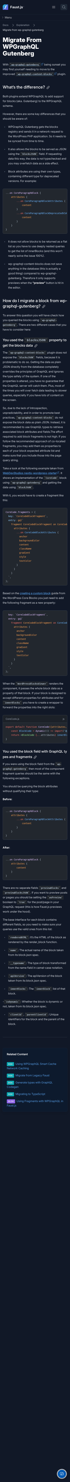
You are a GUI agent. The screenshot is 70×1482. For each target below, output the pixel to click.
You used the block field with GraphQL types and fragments (35, 754)
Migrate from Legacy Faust (28, 1075)
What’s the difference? (24, 87)
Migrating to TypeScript (26, 1094)
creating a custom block (35, 593)
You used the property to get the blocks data (35, 342)
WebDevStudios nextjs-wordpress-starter (30, 473)
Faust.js (17, 7)
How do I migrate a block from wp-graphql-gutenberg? (35, 303)
